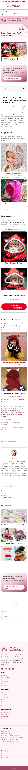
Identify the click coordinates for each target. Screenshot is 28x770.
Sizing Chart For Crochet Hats (9, 739)
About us (3, 679)
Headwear (14, 18)
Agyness (14, 458)
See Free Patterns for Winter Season (11, 587)
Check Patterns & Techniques (11, 78)
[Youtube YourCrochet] (13, 668)
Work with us (4, 681)
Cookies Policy (5, 757)
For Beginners (5, 716)
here (23, 210)
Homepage (4, 675)
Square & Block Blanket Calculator (10, 735)
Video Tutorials (5, 714)
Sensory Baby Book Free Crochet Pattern (12, 543)
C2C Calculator (5, 731)
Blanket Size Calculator (7, 733)
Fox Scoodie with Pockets (14, 396)
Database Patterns (6, 712)
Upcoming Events (6, 677)
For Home (4, 696)
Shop (2, 720)
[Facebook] (3, 14)
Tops (2, 692)
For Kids (3, 700)
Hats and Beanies (21, 18)
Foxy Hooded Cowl (14, 299)
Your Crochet (7, 18)
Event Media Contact (7, 685)
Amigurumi (4, 694)
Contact (3, 683)
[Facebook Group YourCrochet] (9, 668)
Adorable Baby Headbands (9, 562)
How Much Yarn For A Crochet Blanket (11, 737)
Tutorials (3, 718)
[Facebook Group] (6, 11)
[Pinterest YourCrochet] (2, 668)
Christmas (4, 705)
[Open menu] (24, 12)
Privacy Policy (5, 755)
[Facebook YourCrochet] (6, 668)
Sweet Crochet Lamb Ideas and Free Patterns (14, 524)
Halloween (4, 702)
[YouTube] (6, 14)
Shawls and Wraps (6, 698)
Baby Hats (5, 493)
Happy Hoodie (14, 207)
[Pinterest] (3, 11)
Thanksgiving (5, 704)
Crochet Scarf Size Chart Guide (9, 741)
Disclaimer (4, 754)
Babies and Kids (5, 491)
